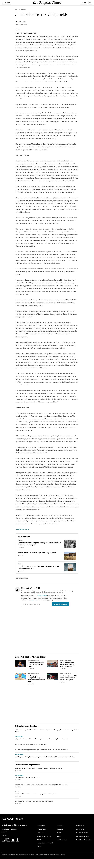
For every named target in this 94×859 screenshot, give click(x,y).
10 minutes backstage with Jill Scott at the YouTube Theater (36, 664)
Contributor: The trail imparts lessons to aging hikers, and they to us (35, 794)
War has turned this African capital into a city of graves (37, 552)
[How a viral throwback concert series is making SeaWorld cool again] (52, 663)
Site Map (4, 832)
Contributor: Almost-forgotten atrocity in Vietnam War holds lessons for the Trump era (39, 543)
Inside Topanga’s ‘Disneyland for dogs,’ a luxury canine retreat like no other (36, 679)
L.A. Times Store (62, 840)
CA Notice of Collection (39, 854)
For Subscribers (19, 736)
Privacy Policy (33, 600)
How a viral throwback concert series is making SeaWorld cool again (67, 664)
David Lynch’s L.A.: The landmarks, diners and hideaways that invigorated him (38, 768)
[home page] (47, 2)
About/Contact (80, 825)
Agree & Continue (60, 604)
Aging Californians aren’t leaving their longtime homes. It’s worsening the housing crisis (41, 739)
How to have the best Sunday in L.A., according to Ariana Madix (34, 801)
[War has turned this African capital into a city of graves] (70, 556)
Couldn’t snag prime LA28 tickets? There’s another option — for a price (68, 678)
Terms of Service (42, 595)
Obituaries (60, 829)
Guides (59, 836)
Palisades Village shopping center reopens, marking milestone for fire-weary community (41, 749)
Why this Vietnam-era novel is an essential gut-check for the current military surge (38, 567)
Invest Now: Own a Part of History (45, 844)
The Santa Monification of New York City (27, 777)
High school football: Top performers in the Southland (31, 744)
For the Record (80, 829)
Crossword (60, 825)
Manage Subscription (82, 836)
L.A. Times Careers (82, 832)
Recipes (59, 832)
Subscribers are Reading (26, 726)
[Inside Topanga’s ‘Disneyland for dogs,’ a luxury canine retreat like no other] (20, 676)
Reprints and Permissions (84, 840)
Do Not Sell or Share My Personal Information (55, 854)
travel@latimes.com (22, 529)
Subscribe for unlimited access (10, 829)
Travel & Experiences (20, 9)
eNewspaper (41, 825)
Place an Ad (40, 832)
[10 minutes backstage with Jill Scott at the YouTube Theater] (20, 663)
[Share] (18, 29)
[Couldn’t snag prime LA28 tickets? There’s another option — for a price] (52, 676)
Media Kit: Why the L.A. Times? (44, 838)
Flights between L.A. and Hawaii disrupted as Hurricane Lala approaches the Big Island (41, 784)
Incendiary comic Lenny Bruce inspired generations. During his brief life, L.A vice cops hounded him (45, 757)
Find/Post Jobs (41, 829)
